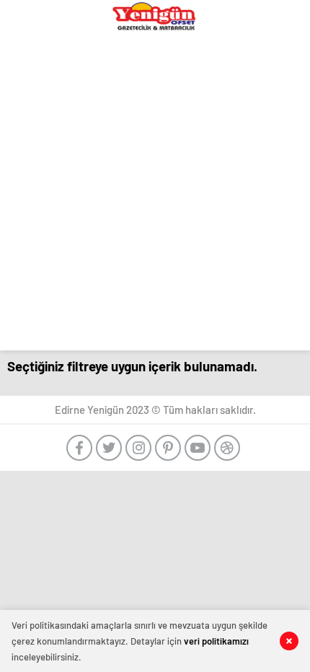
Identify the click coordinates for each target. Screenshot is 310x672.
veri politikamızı (216, 641)
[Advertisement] (155, 195)
